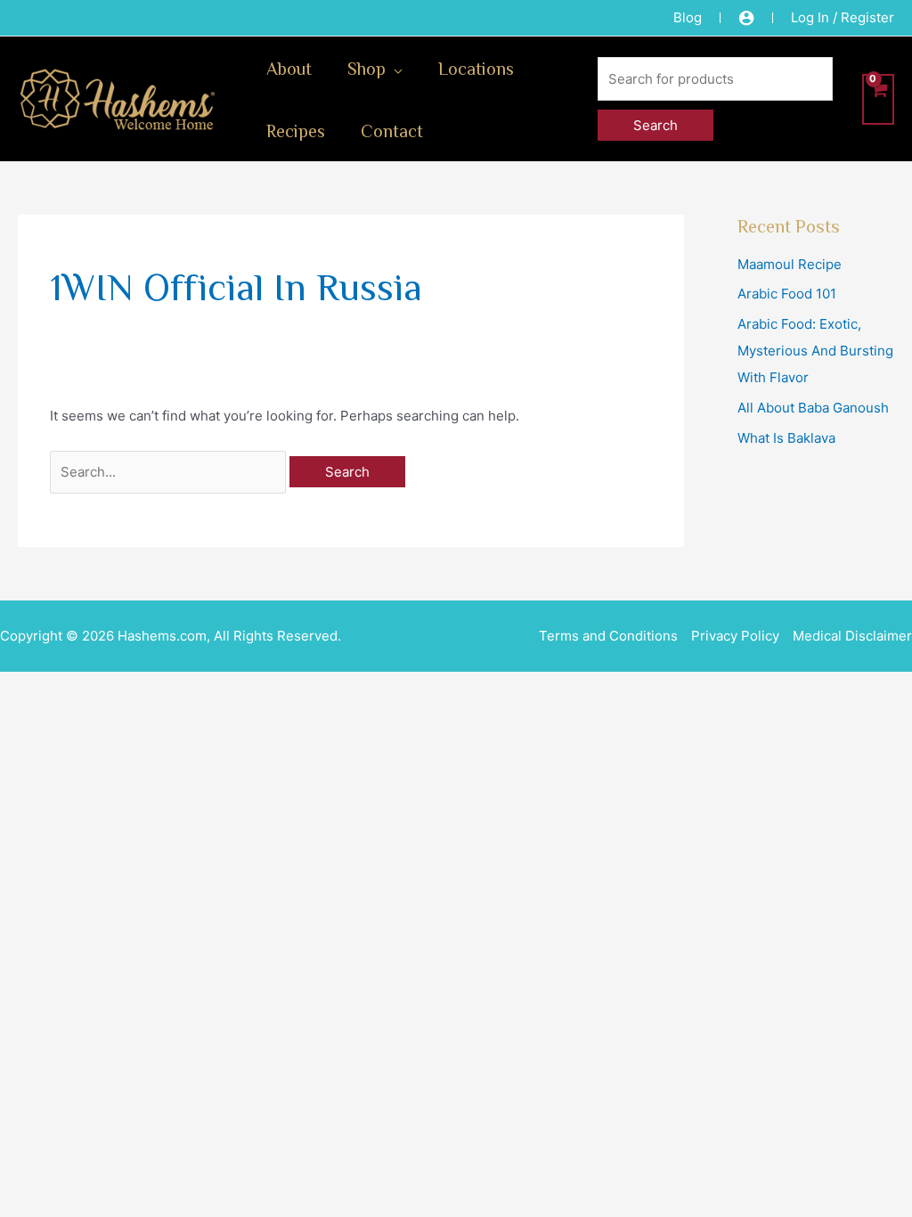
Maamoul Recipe (789, 264)
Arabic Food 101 (786, 293)
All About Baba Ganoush (813, 407)
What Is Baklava (786, 437)
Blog (687, 17)
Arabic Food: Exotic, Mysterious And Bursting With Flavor (815, 350)
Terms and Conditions (608, 635)
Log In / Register (842, 17)
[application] (394, 68)
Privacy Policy (735, 635)
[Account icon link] (746, 18)
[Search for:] (169, 471)
